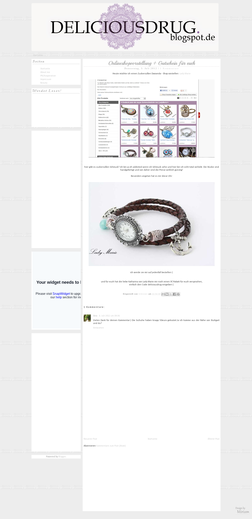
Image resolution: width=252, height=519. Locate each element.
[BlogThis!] (167, 294)
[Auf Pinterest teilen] (178, 294)
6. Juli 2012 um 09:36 (109, 316)
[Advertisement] (113, 409)
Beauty (43, 83)
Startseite (38, 55)
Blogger (62, 457)
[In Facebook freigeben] (174, 294)
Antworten (98, 328)
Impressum (45, 79)
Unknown (143, 294)
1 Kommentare (169, 68)
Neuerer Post (90, 439)
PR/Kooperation (48, 76)
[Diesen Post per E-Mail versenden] (163, 294)
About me (45, 72)
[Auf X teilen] (171, 294)
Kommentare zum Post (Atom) (111, 446)
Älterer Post (214, 439)
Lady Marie (185, 74)
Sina (95, 316)
